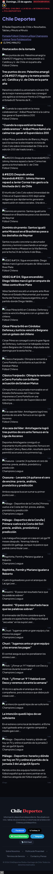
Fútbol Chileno (19, 35)
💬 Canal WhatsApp (19, 836)
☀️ (4, 5)
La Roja (31, 35)
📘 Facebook (18, 830)
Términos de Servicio (16, 856)
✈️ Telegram (37, 836)
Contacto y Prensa (38, 856)
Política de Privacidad (34, 851)
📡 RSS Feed (26, 842)
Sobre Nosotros (13, 851)
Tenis (13, 39)
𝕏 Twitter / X (35, 830)
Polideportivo (24, 39)
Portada (6, 35)
